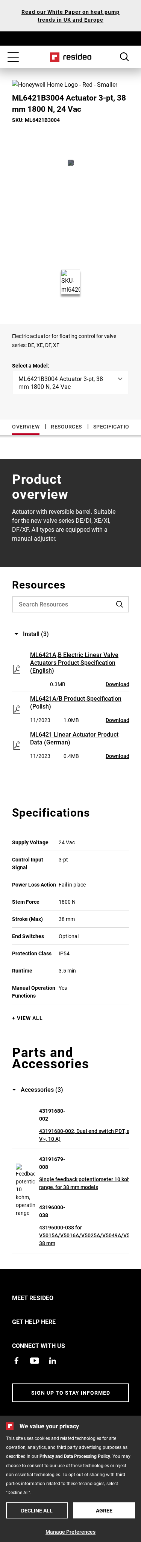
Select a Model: (30, 365)
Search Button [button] (124, 56)
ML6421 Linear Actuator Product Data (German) (74, 738)
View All (30, 1018)
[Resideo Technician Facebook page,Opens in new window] (16, 1360)
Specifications (114, 426)
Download (117, 684)
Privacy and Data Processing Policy (74, 1456)
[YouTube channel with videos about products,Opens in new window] (34, 1360)
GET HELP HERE (45, 1321)
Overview (25, 426)
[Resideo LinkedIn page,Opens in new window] (52, 1360)
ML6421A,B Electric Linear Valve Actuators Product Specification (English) (74, 662)
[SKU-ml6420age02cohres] (71, 163)
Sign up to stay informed (70, 1392)
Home (70, 57)
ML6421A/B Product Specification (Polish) (75, 702)
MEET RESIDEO (44, 1297)
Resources (66, 426)
